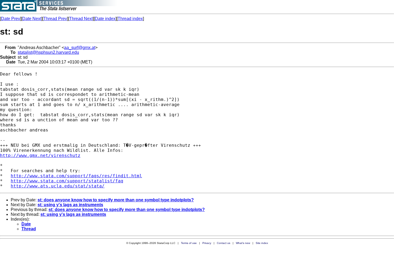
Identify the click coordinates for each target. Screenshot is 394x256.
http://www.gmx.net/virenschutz (40, 155)
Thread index (130, 18)
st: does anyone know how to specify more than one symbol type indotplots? (116, 200)
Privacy (206, 243)
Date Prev (10, 18)
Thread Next (81, 18)
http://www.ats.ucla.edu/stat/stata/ (58, 186)
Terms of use (189, 243)
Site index (262, 243)
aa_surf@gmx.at (79, 47)
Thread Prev (55, 18)
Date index (105, 18)
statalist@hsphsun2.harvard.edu (48, 52)
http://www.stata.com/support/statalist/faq (67, 180)
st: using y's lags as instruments (70, 204)
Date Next (31, 18)
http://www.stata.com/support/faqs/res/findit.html (76, 175)
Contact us (223, 243)
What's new (243, 243)
